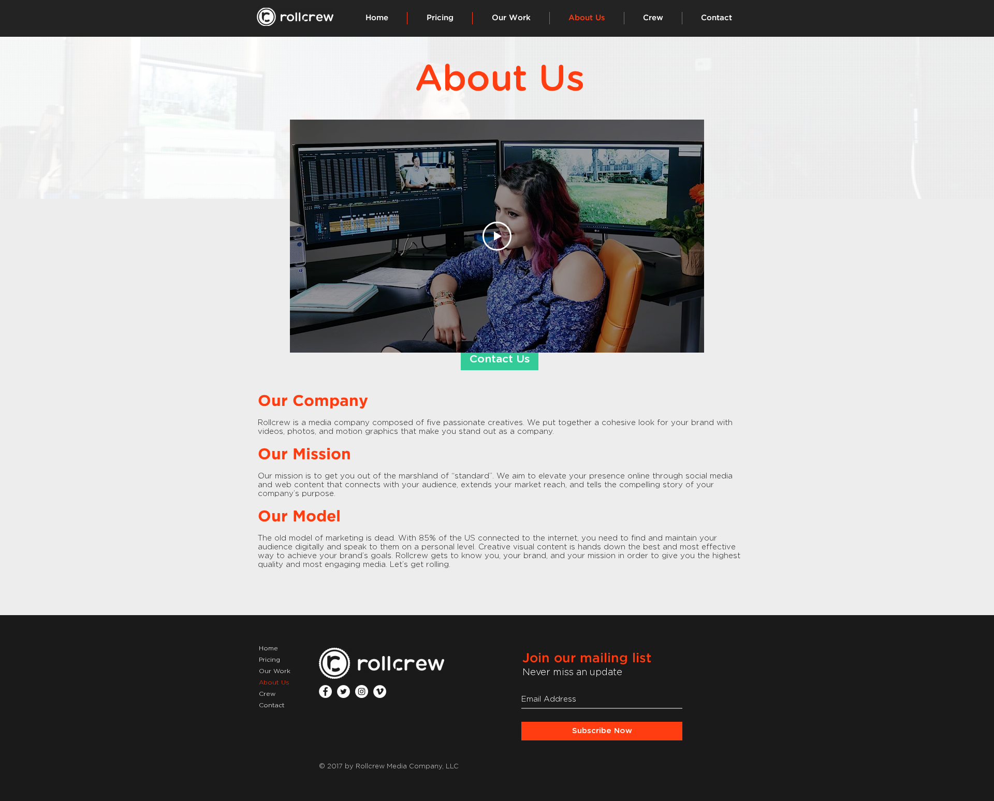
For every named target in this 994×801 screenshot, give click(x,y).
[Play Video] (497, 236)
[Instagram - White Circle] (361, 691)
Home (268, 648)
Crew (267, 693)
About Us (274, 682)
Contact (272, 705)
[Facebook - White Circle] (325, 691)
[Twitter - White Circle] (343, 691)
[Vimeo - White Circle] (379, 691)
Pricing (269, 659)
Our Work (274, 670)
